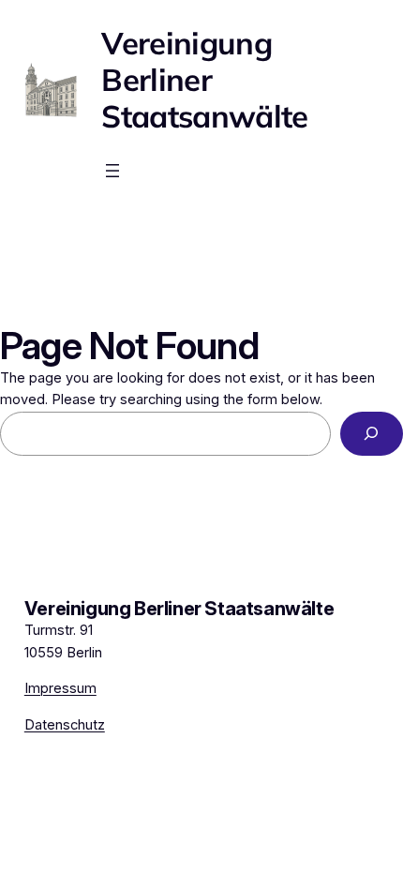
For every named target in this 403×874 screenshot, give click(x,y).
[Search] (371, 434)
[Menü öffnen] (112, 170)
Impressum (60, 688)
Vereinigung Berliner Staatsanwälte (204, 79)
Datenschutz (64, 724)
